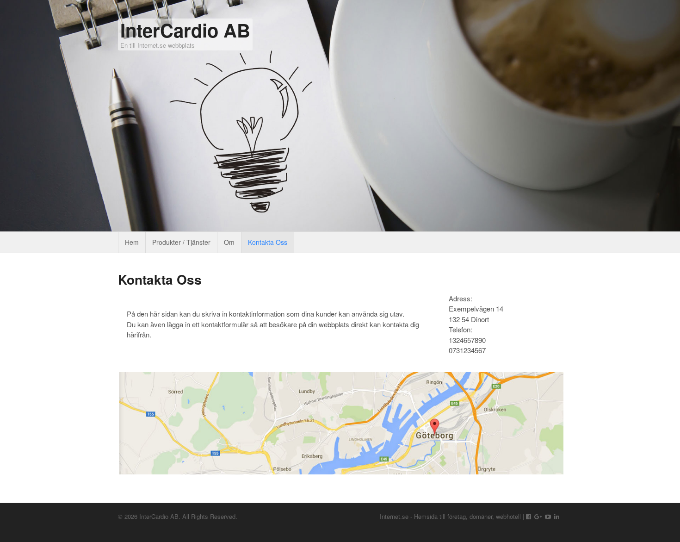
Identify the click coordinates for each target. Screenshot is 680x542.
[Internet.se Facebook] (528, 516)
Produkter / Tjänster (181, 242)
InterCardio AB (185, 30)
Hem (132, 242)
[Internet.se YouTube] (548, 516)
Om (229, 242)
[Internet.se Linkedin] (556, 516)
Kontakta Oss (267, 242)
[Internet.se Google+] (538, 516)
